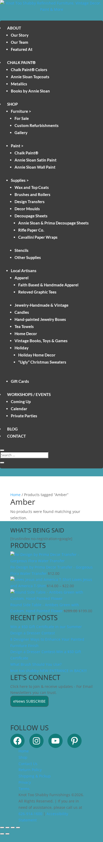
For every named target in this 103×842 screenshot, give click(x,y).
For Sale (22, 118)
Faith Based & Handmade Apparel (48, 284)
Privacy (24, 782)
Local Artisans (23, 270)
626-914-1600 (30, 813)
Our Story (20, 35)
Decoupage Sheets (31, 215)
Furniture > (21, 111)
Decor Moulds (27, 208)
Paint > (17, 145)
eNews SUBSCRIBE (29, 701)
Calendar (19, 408)
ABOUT (14, 28)
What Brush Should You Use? (36, 664)
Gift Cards (20, 381)
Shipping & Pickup (34, 776)
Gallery (21, 132)
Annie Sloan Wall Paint (35, 167)
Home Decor (26, 333)
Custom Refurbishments (37, 125)
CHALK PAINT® (21, 62)
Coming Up (21, 401)
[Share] (13, 827)
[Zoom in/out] (2, 827)
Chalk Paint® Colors (29, 69)
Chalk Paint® (26, 152)
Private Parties (24, 415)
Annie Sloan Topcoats (30, 76)
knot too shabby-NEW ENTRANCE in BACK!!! (48, 670)
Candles (22, 312)
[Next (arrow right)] (7, 834)
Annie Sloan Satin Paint (36, 160)
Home (15, 494)
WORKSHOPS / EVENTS (29, 394)
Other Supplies (28, 257)
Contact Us (28, 763)
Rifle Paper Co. (31, 230)
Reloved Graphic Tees (37, 292)
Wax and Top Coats (32, 187)
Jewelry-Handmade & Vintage (41, 305)
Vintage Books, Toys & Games (41, 340)
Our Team (19, 42)
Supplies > (20, 180)
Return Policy (30, 769)
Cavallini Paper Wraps (38, 237)
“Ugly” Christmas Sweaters (42, 362)
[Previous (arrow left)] (2, 834)
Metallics (19, 83)
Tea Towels (24, 326)
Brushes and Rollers (32, 194)
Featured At (21, 49)
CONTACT (16, 436)
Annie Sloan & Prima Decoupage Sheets (53, 223)
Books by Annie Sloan (30, 91)
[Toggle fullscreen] (7, 827)
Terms (24, 788)
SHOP (12, 104)
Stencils (22, 250)
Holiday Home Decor (36, 355)
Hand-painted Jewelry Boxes (40, 319)
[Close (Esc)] (18, 827)
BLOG (12, 429)
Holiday (22, 347)
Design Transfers (30, 201)
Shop (22, 757)
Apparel (22, 277)
